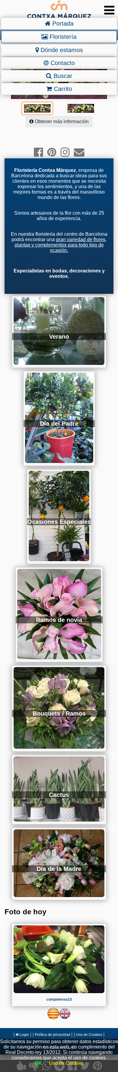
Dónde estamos (61, 50)
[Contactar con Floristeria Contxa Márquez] (79, 152)
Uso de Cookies (89, 1035)
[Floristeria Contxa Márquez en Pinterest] (51, 152)
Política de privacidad (52, 1035)
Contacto (62, 63)
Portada (62, 23)
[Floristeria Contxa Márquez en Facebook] (38, 152)
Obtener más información (61, 121)
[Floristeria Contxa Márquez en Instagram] (65, 152)
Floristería (62, 36)
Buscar (62, 76)
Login (24, 1035)
